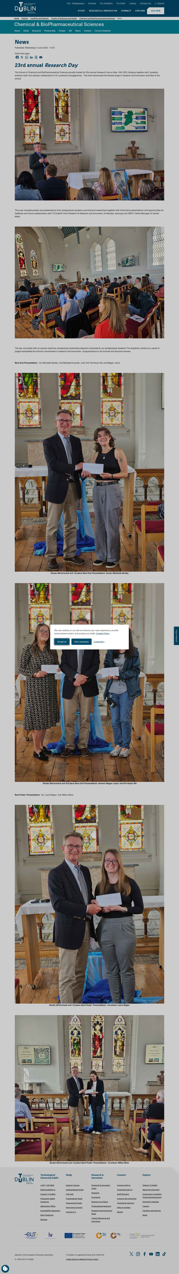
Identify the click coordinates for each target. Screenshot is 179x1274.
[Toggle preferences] (5, 1269)
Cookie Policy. (103, 633)
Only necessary (81, 641)
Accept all (61, 641)
